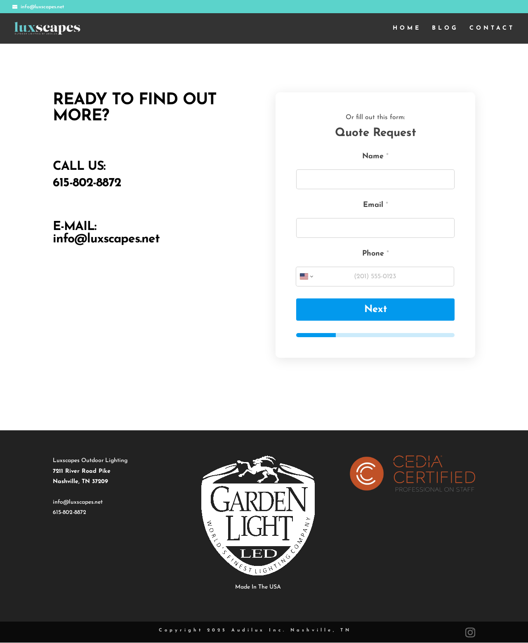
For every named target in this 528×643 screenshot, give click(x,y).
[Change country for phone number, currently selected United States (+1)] (306, 276)
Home (407, 28)
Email (375, 205)
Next (375, 309)
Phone (375, 254)
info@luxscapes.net (106, 239)
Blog (445, 28)
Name (375, 156)
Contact (492, 28)
